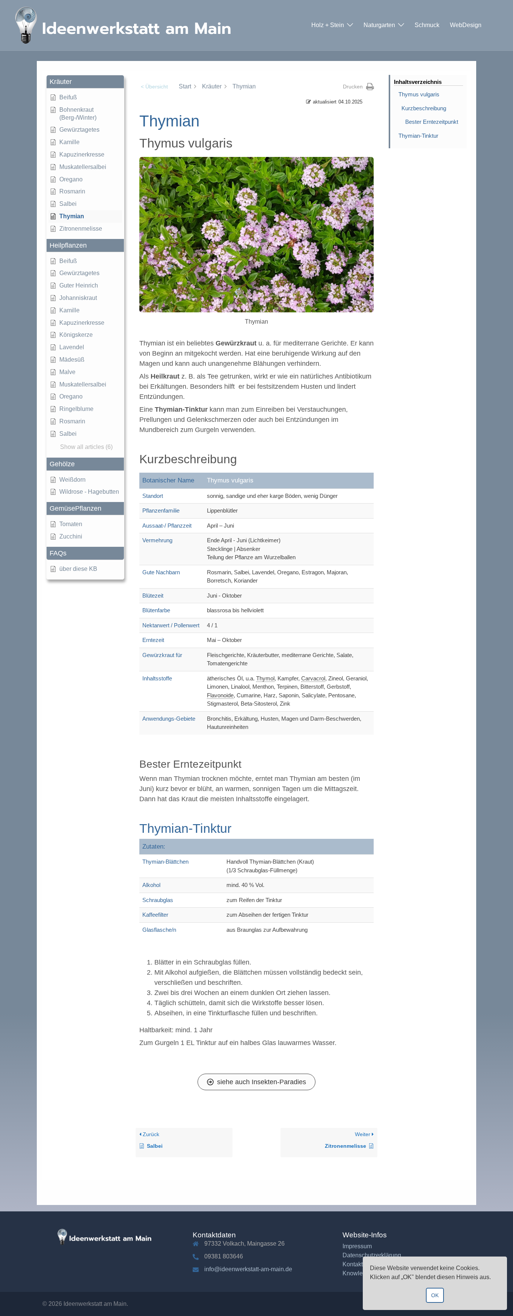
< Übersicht (154, 87)
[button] (85, 81)
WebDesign (465, 25)
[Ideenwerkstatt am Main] (127, 25)
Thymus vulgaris (418, 94)
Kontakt (353, 1264)
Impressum (357, 1246)
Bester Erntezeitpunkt (431, 122)
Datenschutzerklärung (372, 1255)
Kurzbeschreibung (423, 108)
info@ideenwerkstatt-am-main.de (248, 1269)
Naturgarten (379, 25)
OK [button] (435, 1295)
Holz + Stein (327, 25)
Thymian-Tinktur (418, 135)
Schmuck (427, 25)
